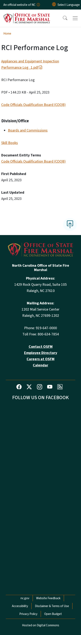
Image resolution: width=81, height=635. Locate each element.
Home (7, 33)
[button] (62, 18)
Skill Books (9, 142)
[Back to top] (70, 224)
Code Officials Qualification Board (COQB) (33, 104)
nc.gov (25, 598)
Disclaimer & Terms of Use (52, 606)
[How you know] (38, 5)
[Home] (26, 14)
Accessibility (20, 606)
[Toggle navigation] (75, 18)
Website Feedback (48, 598)
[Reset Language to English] (54, 5)
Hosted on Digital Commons (40, 625)
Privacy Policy (28, 614)
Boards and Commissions (28, 130)
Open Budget (53, 614)
